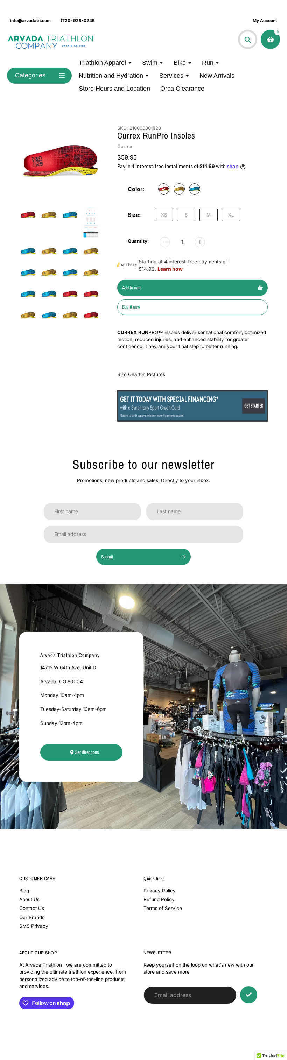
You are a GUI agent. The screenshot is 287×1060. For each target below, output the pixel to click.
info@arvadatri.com (30, 20)
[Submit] (248, 994)
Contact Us (31, 908)
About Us (29, 899)
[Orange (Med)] (179, 189)
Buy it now (131, 307)
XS (164, 215)
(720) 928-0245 (77, 20)
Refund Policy (159, 899)
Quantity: (138, 241)
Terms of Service (163, 908)
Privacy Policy (160, 890)
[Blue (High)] (194, 189)
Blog (24, 890)
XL (231, 215)
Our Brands (31, 917)
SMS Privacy (33, 926)
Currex (124, 146)
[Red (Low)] (163, 189)
